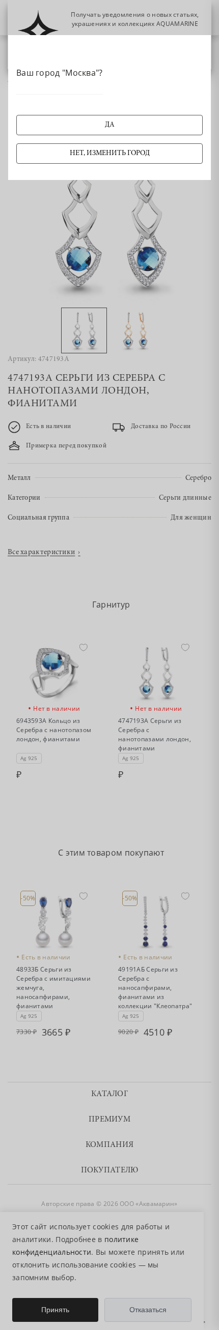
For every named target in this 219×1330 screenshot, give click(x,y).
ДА (110, 125)
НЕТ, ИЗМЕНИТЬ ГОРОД (110, 153)
